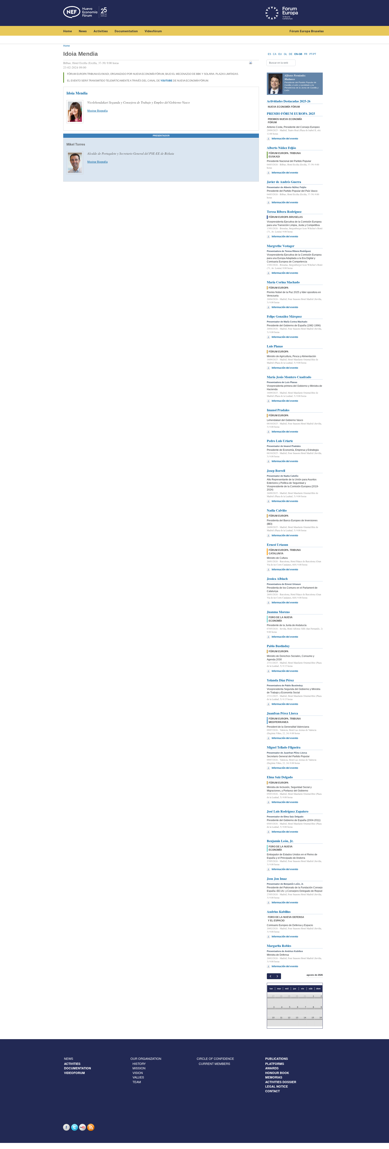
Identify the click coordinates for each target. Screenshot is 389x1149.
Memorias (273, 1077)
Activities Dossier (280, 1082)
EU (280, 54)
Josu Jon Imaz (277, 878)
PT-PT (312, 54)
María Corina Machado (283, 282)
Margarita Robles (279, 945)
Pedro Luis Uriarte (280, 440)
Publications (276, 1058)
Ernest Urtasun (277, 544)
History (139, 1063)
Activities (101, 31)
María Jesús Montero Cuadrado (289, 377)
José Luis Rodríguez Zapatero (287, 811)
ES (269, 54)
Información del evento (285, 138)
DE (290, 54)
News (83, 31)
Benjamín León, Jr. (280, 840)
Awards (272, 1068)
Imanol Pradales (278, 410)
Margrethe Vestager (280, 245)
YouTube (83, 1127)
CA (274, 54)
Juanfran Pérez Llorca (282, 713)
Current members (214, 1063)
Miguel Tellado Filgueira (283, 747)
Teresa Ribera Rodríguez (284, 211)
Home (67, 31)
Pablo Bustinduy (278, 646)
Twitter (75, 1127)
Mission (139, 1068)
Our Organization (145, 1058)
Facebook (67, 1127)
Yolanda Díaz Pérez (280, 680)
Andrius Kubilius (279, 911)
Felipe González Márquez (284, 316)
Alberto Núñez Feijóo (281, 147)
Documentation (126, 31)
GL (285, 54)
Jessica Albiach (277, 578)
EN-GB (298, 54)
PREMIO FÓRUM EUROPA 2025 (291, 113)
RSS (91, 1127)
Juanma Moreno (278, 611)
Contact (272, 1091)
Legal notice (276, 1086)
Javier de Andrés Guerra (284, 181)
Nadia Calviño (277, 510)
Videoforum (74, 1073)
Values (138, 1077)
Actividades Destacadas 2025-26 (288, 101)
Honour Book (277, 1073)
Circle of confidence (215, 1058)
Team (137, 1082)
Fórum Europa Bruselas (307, 31)
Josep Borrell (276, 470)
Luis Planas (275, 346)
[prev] (270, 976)
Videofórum (153, 31)
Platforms (274, 1063)
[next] (277, 976)
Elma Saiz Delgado (280, 777)
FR (305, 54)
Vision (138, 1073)
